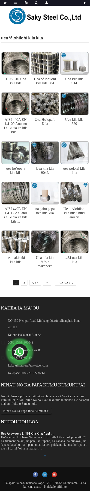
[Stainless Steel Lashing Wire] (45, 103)
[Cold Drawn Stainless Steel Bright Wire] (74, 192)
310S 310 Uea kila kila (15, 81)
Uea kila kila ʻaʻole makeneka (45, 262)
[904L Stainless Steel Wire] (45, 152)
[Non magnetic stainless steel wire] (45, 241)
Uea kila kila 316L (74, 81)
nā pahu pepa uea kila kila (45, 211)
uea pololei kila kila (74, 170)
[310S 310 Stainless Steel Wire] (15, 63)
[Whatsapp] (20, 352)
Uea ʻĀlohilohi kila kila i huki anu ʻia (74, 213)
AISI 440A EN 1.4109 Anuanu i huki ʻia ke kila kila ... (15, 126)
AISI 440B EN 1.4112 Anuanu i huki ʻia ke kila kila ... (15, 215)
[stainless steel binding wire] (15, 152)
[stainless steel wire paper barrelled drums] (45, 192)
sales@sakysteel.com (34, 365)
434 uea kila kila (74, 260)
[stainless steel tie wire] (15, 241)
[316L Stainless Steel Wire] (74, 63)
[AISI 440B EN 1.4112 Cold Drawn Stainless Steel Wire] (15, 192)
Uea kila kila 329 (74, 122)
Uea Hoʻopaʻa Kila (45, 122)
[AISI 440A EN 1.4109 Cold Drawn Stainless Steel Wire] (15, 103)
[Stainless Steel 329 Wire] (74, 103)
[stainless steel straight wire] (74, 152)
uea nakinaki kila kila (15, 260)
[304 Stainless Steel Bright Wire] (45, 63)
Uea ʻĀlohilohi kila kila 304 (45, 81)
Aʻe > (35, 282)
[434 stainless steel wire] (74, 241)
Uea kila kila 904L (45, 170)
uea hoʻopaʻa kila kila (15, 170)
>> (46, 282)
